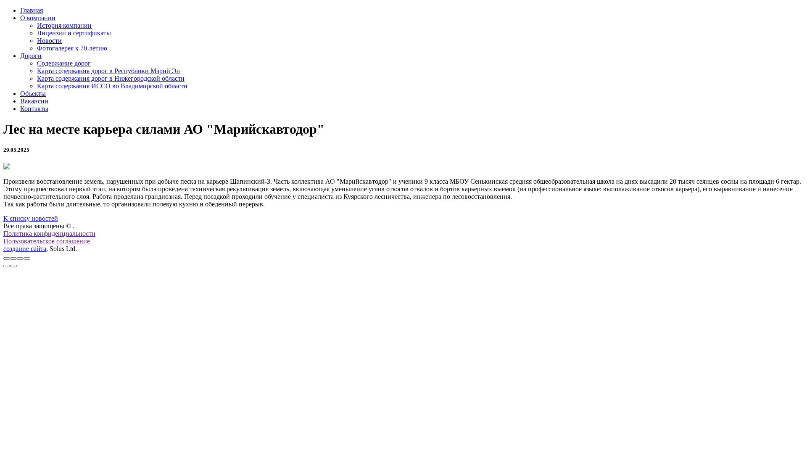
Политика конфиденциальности (49, 233)
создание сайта (24, 248)
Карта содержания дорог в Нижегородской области (111, 78)
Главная (31, 10)
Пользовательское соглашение (46, 241)
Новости (49, 40)
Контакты (34, 108)
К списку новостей (30, 218)
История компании (64, 25)
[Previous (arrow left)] (6, 266)
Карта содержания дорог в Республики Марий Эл (108, 70)
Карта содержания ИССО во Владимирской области (112, 86)
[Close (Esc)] (6, 258)
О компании (37, 17)
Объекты (33, 93)
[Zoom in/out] (27, 258)
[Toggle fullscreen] (20, 258)
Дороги (31, 55)
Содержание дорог (64, 63)
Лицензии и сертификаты (74, 33)
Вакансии (34, 101)
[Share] (13, 258)
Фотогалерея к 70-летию (72, 48)
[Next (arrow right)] (13, 266)
